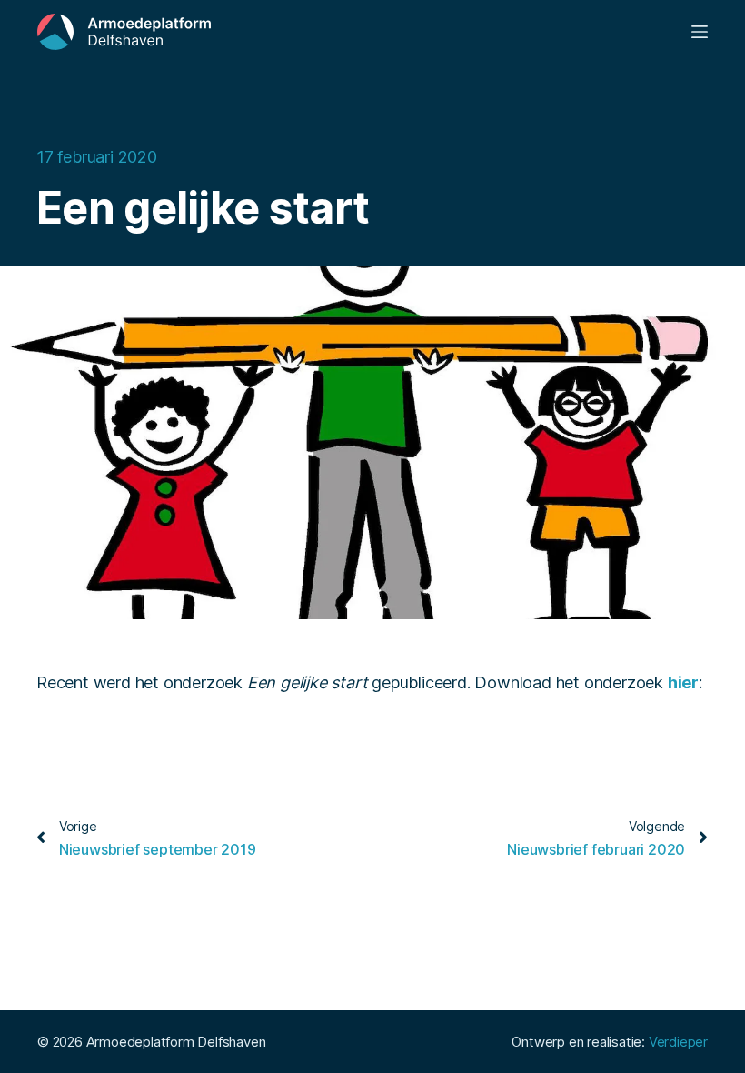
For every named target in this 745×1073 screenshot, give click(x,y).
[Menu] (699, 32)
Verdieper (678, 1041)
